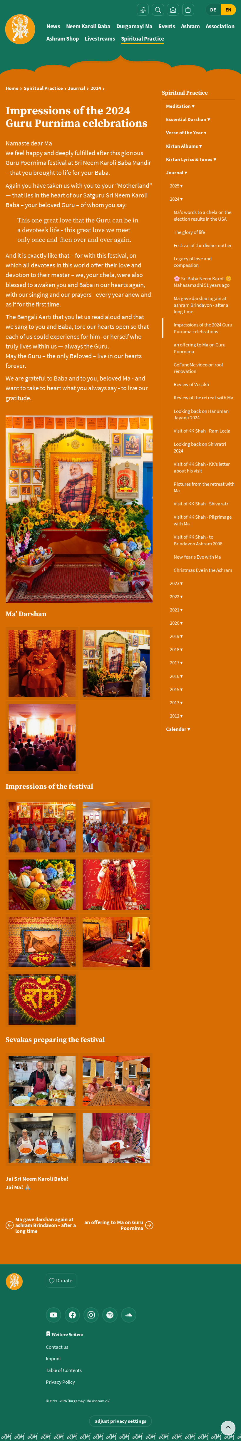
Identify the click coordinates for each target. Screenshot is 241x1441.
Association (220, 26)
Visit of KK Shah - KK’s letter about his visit (202, 467)
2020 (176, 623)
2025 (176, 185)
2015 (176, 689)
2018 (176, 649)
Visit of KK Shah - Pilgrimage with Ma (203, 520)
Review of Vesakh (192, 384)
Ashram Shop (62, 38)
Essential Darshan (188, 119)
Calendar (178, 729)
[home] (20, 29)
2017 (176, 662)
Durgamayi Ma (134, 26)
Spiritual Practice (142, 38)
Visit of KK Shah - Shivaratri (202, 503)
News (53, 26)
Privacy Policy (60, 1382)
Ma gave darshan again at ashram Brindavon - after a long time (201, 305)
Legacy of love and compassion (193, 262)
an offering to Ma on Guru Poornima (199, 348)
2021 (176, 609)
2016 (176, 676)
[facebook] (72, 1315)
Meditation (180, 106)
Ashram (190, 26)
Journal (76, 88)
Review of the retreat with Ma (204, 397)
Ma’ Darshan (26, 614)
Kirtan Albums (184, 146)
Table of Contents (64, 1370)
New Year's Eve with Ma (198, 557)
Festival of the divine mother (203, 245)
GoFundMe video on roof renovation (198, 368)
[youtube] (53, 1315)
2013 (176, 702)
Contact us (57, 1347)
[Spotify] (110, 1315)
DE (213, 9)
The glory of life (190, 232)
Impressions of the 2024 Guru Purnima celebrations (203, 328)
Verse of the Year (186, 132)
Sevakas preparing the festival (55, 1039)
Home (12, 88)
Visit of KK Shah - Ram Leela (202, 431)
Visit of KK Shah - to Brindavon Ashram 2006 (198, 540)
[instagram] (91, 1315)
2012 (176, 716)
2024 (96, 88)
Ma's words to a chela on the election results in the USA (202, 215)
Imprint (53, 1358)
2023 (176, 583)
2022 (176, 596)
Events (166, 26)
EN (228, 9)
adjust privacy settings (120, 1421)
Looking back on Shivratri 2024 (200, 447)
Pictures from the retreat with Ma (204, 487)
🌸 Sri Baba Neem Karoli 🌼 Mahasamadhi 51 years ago (203, 282)
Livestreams (100, 38)
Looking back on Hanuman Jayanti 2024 (201, 414)
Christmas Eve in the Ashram (203, 570)
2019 (176, 636)
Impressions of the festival (49, 786)
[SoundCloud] (129, 1315)
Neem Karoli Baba (88, 26)
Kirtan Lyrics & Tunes (191, 159)
